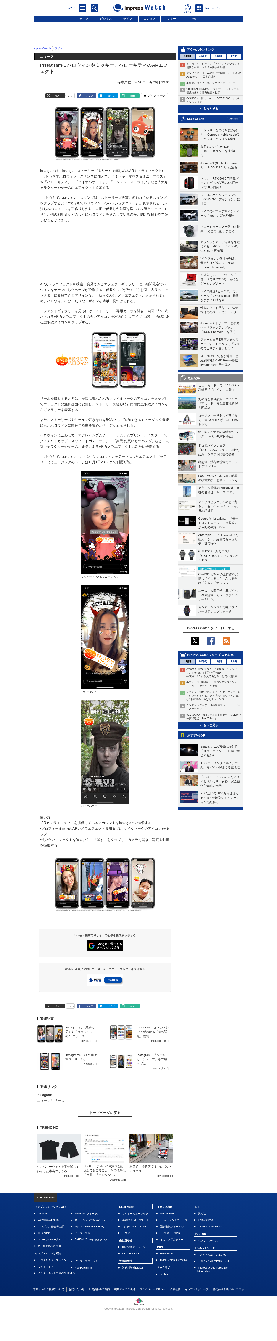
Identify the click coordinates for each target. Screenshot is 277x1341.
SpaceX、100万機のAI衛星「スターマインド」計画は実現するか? (220, 751)
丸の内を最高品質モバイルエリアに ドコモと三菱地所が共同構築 (218, 403)
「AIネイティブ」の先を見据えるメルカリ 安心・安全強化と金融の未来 (220, 781)
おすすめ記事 (196, 735)
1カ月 (234, 56)
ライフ (127, 18)
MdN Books (167, 1253)
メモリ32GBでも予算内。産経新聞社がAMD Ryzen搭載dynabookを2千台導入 (219, 360)
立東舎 (126, 1233)
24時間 (203, 56)
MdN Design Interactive (174, 1260)
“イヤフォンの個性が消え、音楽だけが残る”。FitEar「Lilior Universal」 (219, 263)
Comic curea (205, 1220)
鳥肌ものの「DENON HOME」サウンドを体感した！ (218, 151)
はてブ (111, 96)
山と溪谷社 (125, 1240)
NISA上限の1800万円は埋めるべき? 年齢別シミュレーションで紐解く (219, 798)
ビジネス (106, 18)
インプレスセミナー (86, 1233)
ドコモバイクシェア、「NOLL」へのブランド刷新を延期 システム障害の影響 (219, 450)
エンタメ (149, 18)
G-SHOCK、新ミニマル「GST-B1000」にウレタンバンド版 (218, 556)
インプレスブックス (86, 1261)
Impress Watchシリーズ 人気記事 (210, 655)
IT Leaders (44, 1233)
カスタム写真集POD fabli (213, 1261)
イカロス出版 (165, 1206)
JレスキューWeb (170, 1233)
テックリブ (163, 1267)
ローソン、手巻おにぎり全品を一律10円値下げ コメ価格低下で (218, 420)
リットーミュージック (135, 1213)
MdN (160, 1246)
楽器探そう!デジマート (135, 1220)
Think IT (42, 1213)
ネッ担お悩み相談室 (49, 1246)
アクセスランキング (200, 49)
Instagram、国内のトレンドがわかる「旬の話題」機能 (153, 1032)
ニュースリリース (50, 1100)
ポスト (58, 96)
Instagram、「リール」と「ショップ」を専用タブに (153, 1059)
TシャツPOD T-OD (134, 1226)
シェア (89, 96)
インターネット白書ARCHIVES (56, 1273)
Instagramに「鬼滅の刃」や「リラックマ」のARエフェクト (80, 1032)
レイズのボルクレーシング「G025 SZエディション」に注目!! (220, 199)
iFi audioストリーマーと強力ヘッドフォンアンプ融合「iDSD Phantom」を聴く (219, 327)
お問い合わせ (76, 1289)
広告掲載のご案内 (99, 1289)
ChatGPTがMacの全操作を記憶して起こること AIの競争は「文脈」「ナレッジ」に (218, 579)
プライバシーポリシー (153, 1289)
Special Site (195, 118)
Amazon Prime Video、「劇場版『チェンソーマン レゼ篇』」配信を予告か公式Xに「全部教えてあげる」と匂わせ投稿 (213, 672)
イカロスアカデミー (172, 1239)
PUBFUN (200, 1233)
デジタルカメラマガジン (52, 1260)
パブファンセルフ (208, 1240)
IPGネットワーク (205, 1248)
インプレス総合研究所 (51, 1226)
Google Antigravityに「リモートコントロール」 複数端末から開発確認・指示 (218, 523)
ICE (197, 1206)
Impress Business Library (89, 1226)
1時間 (187, 56)
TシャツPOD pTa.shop (212, 1254)
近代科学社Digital (132, 1267)
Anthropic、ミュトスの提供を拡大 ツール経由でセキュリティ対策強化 (218, 539)
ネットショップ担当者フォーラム (94, 1220)
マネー (171, 18)
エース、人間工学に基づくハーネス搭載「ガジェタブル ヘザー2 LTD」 (218, 595)
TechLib (164, 1274)
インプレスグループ (196, 1289)
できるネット (45, 1266)
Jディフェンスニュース (173, 1220)
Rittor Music (126, 1206)
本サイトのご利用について (48, 1289)
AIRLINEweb (167, 1213)
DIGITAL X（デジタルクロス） (92, 1239)
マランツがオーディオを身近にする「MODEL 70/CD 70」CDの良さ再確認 (220, 246)
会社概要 (175, 1289)
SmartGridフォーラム (87, 1213)
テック (84, 18)
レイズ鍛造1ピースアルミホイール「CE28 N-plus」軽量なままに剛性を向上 (219, 296)
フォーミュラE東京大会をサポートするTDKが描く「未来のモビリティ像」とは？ (220, 344)
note (132, 96)
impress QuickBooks (210, 1226)
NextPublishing (84, 1267)
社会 (193, 18)
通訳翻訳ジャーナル (172, 1226)
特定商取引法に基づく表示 (228, 1289)
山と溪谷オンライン (134, 1247)
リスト (70, 96)
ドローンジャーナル (49, 1239)
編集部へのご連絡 (124, 1289)
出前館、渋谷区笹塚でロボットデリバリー (211, 82)
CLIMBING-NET (131, 1253)
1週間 (218, 56)
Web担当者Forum (48, 1220)
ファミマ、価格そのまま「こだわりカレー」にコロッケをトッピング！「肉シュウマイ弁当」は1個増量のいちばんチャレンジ (213, 695)
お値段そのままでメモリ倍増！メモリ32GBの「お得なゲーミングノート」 (219, 279)
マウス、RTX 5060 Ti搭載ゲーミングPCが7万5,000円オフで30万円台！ (219, 183)
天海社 (202, 1213)
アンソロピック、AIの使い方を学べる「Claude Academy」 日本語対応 (220, 506)
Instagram (44, 1095)
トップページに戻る (105, 1113)
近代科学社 (125, 1260)
